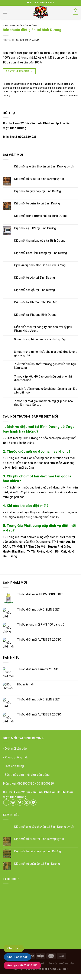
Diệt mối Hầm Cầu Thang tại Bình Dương (40, 253)
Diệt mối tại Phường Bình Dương (35, 315)
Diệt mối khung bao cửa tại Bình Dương (39, 240)
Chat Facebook (17, 957)
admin (36, 40)
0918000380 (45, 783)
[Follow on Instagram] (13, 802)
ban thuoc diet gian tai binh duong (56, 87)
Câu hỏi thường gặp (60, 963)
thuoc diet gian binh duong (34, 91)
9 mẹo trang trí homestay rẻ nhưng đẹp (40, 339)
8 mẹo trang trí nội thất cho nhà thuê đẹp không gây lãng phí (45, 353)
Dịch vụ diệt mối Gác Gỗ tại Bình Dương (40, 265)
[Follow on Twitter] (20, 802)
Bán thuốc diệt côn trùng (20, 25)
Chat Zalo (13, 948)
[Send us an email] (27, 802)
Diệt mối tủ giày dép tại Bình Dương (37, 191)
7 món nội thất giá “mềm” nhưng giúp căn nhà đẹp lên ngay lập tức (43, 402)
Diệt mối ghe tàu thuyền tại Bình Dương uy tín (44, 166)
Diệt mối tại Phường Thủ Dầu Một (36, 302)
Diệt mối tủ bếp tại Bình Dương (34, 277)
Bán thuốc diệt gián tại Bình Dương (32, 30)
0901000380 (25, 783)
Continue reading (19, 71)
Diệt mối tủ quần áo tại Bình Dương (37, 203)
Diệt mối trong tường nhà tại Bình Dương (40, 216)
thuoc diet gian (11, 91)
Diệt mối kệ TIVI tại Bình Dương (35, 228)
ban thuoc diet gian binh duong (20, 87)
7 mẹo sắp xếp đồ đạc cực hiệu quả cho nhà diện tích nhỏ (43, 378)
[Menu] (5, 12)
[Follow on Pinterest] (33, 802)
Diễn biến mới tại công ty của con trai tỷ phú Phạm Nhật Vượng (43, 328)
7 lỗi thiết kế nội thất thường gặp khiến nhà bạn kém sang (45, 365)
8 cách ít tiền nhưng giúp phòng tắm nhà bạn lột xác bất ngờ (45, 390)
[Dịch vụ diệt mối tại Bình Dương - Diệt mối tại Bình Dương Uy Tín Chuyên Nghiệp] (40, 12)
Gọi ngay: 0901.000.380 (22, 965)
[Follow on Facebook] (6, 802)
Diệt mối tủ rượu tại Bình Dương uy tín (39, 179)
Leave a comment (68, 95)
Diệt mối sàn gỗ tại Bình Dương (34, 290)
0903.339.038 (27, 137)
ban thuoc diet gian (62, 83)
